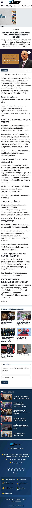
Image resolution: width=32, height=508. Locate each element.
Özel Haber (25, 6)
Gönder (5, 382)
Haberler (17, 6)
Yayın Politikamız (16, 501)
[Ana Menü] (2, 2)
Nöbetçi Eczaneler (10, 479)
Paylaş (5, 70)
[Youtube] (17, 469)
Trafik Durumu (8, 483)
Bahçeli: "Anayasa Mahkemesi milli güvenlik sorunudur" (22, 338)
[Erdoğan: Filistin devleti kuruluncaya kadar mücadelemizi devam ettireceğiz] (8, 348)
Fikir (2, 6)
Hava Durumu (23, 479)
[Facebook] (8, 469)
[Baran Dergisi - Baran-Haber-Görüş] (15, 1)
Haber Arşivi (8, 493)
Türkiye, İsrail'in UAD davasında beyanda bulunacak (7, 322)
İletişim (18, 499)
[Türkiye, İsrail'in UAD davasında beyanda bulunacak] (8, 315)
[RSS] (23, 469)
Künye (24, 499)
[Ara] (29, 2)
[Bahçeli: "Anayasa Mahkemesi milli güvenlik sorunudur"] (24, 332)
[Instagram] (14, 469)
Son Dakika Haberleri (21, 489)
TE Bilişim (21, 506)
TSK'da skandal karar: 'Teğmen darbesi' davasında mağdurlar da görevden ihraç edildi (8, 339)
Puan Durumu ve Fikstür (22, 484)
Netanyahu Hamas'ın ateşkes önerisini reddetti (24, 354)
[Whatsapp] (20, 469)
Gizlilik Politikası (11, 499)
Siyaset (16, 30)
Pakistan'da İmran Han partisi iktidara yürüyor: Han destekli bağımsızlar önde (23, 323)
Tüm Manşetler (8, 488)
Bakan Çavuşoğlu (8, 97)
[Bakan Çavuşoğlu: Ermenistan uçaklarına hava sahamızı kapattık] (16, 58)
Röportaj (9, 6)
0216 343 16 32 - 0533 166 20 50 (17, 459)
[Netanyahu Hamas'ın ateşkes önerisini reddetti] (24, 348)
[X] (11, 469)
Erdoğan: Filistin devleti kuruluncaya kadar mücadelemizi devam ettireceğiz (7, 355)
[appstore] (16, 473)
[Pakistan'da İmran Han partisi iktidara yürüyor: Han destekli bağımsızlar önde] (24, 315)
